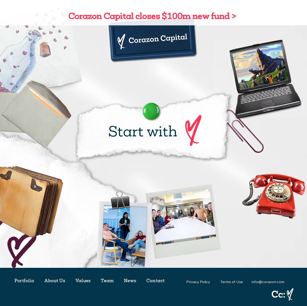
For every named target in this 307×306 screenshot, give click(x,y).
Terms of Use (231, 281)
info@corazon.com (268, 281)
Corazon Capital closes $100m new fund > (152, 15)
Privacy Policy (198, 281)
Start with (142, 130)
